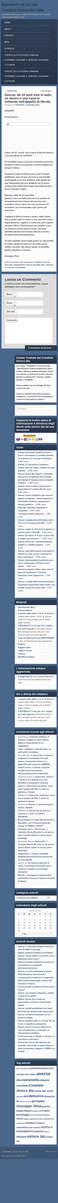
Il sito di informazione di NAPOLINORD (36, 638)
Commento (12, 320)
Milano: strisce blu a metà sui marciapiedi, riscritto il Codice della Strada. (34, 1002)
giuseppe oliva (33, 105)
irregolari (35, 1111)
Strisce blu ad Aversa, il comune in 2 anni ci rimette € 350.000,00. (34, 814)
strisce (21, 1136)
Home (7, 22)
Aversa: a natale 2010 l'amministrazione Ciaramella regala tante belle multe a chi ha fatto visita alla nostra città (36, 584)
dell (25, 1096)
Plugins (21, 644)
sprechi (39, 1131)
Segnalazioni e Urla (22, 265)
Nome (11, 295)
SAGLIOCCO (48, 1119)
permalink (21, 267)
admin (21, 786)
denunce (36, 1096)
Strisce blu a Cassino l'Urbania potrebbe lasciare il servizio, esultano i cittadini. (26, 60)
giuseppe (38, 1101)
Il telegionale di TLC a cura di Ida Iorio (35, 676)
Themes (21, 654)
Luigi (20, 749)
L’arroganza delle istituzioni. (31, 514)
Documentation (25, 610)
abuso (18, 1068)
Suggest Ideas (24, 647)
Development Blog (26, 607)
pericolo (33, 1115)
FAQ (39, 397)
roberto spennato (30, 1119)
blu (18, 1080)
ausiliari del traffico (26, 1074)
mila (41, 1111)
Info (6, 42)
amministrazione (38, 1068)
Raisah (21, 875)
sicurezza (20, 1123)
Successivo (47, 91)
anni (50, 1068)
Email (11, 304)
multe (46, 1110)
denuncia (49, 1096)
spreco (46, 1132)
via (18, 1141)
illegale (20, 1110)
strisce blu (36, 1136)
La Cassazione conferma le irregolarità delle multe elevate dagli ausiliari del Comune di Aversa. (35, 980)
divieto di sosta (25, 1101)
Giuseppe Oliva (28, 1106)
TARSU (49, 1137)
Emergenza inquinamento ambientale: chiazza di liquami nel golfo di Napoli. (36, 878)
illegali (27, 1110)
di (17, 1101)
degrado (19, 1096)
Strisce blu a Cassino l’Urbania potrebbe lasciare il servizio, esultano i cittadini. (26, 76)
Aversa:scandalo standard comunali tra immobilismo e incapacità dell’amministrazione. (36, 965)
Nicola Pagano (24, 820)
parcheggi (22, 1114)
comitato (22, 1085)
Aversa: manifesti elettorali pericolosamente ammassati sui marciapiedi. (35, 857)
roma (40, 1119)
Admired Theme (51, 1151)
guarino (46, 1106)
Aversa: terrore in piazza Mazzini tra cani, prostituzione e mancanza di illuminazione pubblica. (34, 1030)
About (7, 29)
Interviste (9, 265)
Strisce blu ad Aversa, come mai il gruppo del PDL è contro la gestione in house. (35, 789)
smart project (34, 1127)
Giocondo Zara (25, 829)
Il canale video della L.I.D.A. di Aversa (35, 613)
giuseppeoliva (44, 394)
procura (40, 1115)
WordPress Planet (26, 657)
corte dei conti (44, 1091)
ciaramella (30, 1080)
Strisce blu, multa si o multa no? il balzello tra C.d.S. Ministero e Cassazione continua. (36, 780)
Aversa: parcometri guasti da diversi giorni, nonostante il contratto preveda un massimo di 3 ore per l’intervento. (35, 455)
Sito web (11, 311)
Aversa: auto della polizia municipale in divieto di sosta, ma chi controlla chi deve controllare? (36, 554)
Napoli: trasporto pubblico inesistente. (35, 953)
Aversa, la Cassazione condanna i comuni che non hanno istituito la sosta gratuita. (36, 467)
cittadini (44, 1080)
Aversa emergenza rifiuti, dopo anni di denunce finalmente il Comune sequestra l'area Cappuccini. (35, 572)
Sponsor (9, 48)
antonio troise (24, 767)
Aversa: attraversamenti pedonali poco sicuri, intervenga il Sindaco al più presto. (35, 563)
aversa (43, 1073)
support (40, 399)
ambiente (25, 1068)
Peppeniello (23, 854)
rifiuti (19, 1118)
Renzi (47, 1115)
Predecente (11, 91)
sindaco (30, 1122)
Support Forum (25, 650)
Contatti (9, 35)
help (28, 388)
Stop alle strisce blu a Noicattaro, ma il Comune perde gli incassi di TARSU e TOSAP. (36, 823)
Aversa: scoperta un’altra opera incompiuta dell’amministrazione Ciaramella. (33, 770)
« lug (24, 934)
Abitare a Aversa (42, 262)
